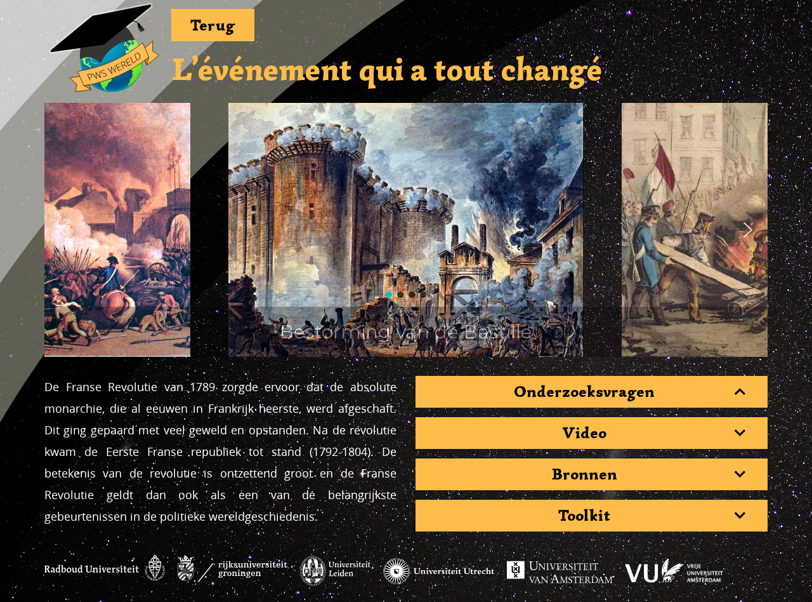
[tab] (592, 392)
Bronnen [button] (584, 474)
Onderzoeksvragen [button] (584, 391)
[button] (64, 230)
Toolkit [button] (584, 515)
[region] (406, 230)
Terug (212, 25)
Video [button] (584, 433)
